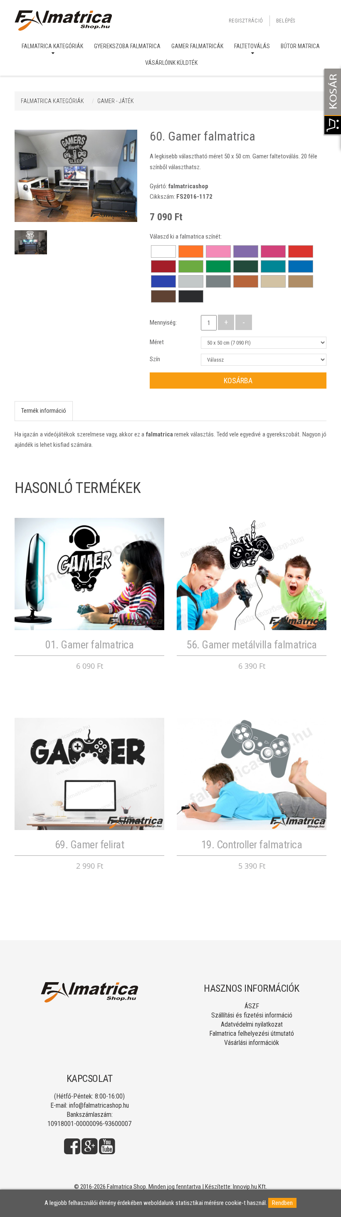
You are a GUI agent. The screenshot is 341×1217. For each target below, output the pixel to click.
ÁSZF (252, 1006)
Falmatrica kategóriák (52, 46)
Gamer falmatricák (197, 46)
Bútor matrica (300, 46)
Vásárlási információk (251, 1043)
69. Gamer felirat (89, 844)
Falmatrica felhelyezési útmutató (251, 1033)
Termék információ (43, 410)
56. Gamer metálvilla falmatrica (251, 644)
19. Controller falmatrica (251, 844)
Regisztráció (246, 21)
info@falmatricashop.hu (99, 1105)
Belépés (285, 21)
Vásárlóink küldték (171, 62)
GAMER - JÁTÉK (115, 101)
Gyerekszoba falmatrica (127, 46)
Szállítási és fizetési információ (251, 1015)
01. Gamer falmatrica (89, 644)
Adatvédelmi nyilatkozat (252, 1024)
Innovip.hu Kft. (250, 1186)
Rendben (282, 1203)
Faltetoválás (252, 46)
